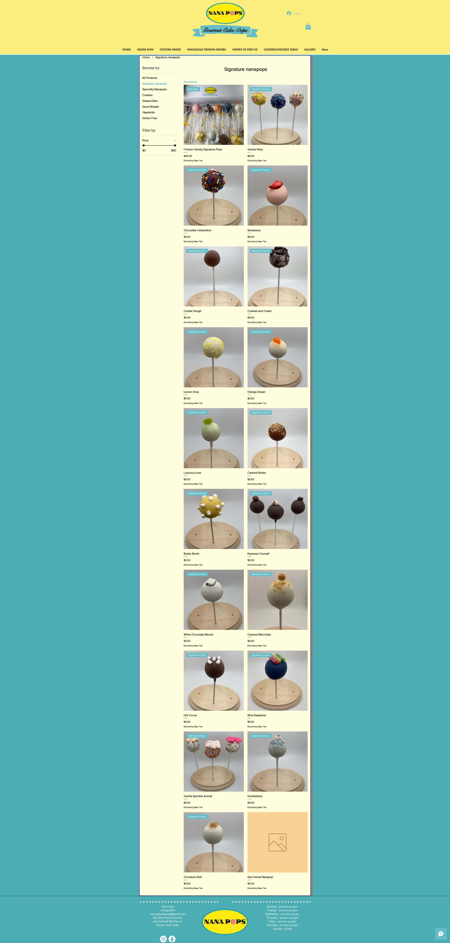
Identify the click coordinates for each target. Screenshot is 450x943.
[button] (308, 26)
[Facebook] (172, 939)
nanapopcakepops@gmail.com (167, 914)
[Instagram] (163, 939)
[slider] (144, 145)
